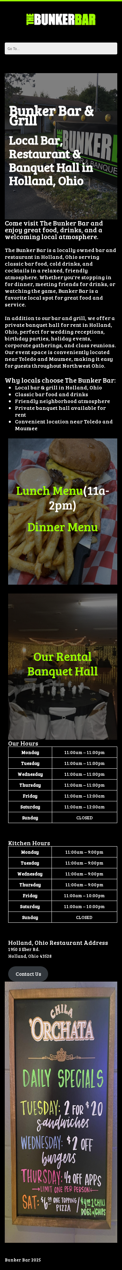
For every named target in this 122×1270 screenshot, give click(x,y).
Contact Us (28, 973)
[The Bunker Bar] (61, 19)
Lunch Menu (49, 490)
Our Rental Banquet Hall (62, 663)
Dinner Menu (62, 526)
